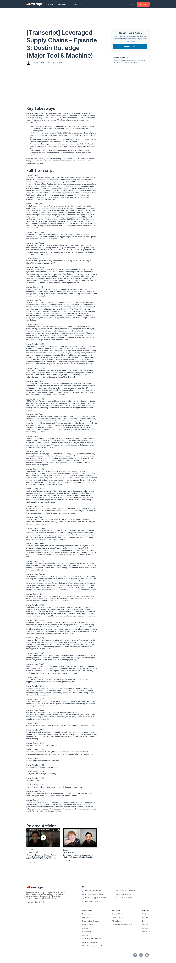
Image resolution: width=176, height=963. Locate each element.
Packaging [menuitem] (85, 935)
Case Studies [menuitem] (87, 910)
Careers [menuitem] (145, 924)
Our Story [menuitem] (145, 914)
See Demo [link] (143, 4)
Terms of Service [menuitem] (118, 917)
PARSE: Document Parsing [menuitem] (94, 894)
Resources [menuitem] (116, 910)
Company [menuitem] (145, 910)
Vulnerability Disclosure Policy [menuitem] (122, 924)
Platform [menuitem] (85, 887)
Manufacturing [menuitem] (87, 914)
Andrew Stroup (39, 63)
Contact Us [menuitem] (146, 931)
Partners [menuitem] (145, 928)
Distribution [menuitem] (86, 917)
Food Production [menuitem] (88, 924)
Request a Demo (130, 47)
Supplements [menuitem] (86, 931)
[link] (34, 4)
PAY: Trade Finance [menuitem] (91, 901)
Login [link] (132, 4)
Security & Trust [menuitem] (117, 914)
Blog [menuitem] (143, 921)
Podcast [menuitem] (145, 917)
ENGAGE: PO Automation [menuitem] (127, 891)
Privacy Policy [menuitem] (116, 921)
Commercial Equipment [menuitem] (90, 942)
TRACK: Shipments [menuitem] (125, 894)
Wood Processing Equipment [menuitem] (92, 946)
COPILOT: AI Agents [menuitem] (125, 898)
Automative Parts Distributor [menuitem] (91, 939)
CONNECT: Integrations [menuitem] (93, 891)
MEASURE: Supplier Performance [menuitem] (96, 898)
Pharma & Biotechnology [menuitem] (90, 921)
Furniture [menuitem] (85, 928)
